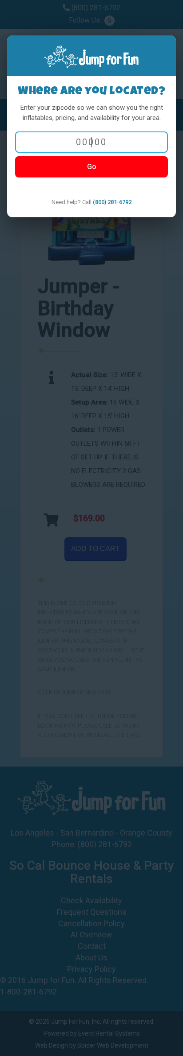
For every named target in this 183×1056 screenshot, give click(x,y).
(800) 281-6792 (112, 202)
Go (91, 166)
